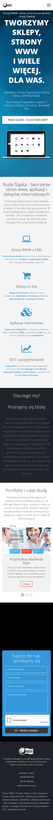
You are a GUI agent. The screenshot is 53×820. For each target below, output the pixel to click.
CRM (21, 332)
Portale (19, 793)
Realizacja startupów (17, 809)
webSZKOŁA (37, 335)
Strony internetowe (12, 256)
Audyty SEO (10, 366)
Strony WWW (8, 793)
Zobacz (26, 584)
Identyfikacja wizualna (28, 803)
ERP (5, 332)
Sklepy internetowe (18, 292)
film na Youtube (30, 375)
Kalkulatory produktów (36, 796)
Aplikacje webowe (10, 799)
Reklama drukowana (41, 799)
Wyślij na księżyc (27, 730)
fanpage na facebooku (36, 369)
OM (40, 332)
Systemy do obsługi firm (16, 329)
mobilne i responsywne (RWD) (33, 259)
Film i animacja (10, 803)
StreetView (30, 372)
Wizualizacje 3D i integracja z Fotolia (26, 299)
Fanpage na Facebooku (21, 806)
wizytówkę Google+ (12, 372)
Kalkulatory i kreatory (27, 296)
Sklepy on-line (30, 793)
